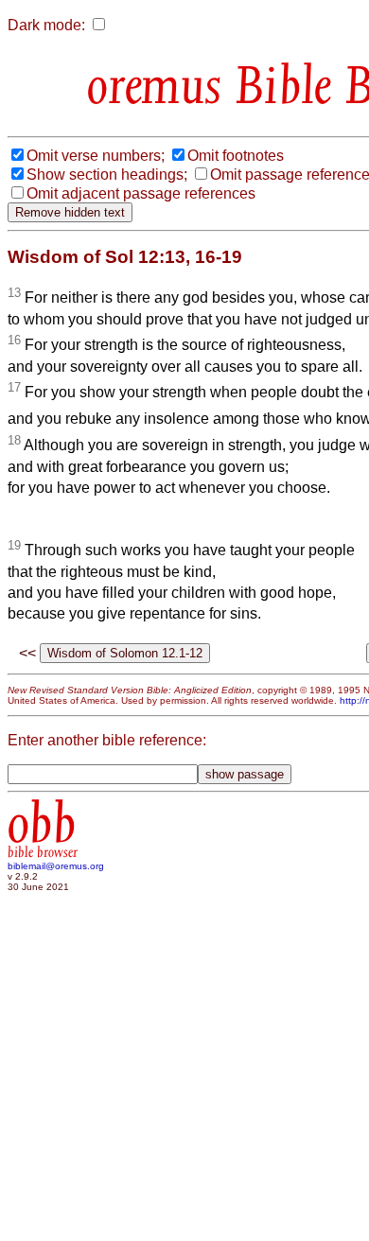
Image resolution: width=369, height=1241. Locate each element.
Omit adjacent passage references (140, 193)
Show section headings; (106, 174)
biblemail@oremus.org (56, 866)
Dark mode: (46, 25)
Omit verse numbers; (95, 156)
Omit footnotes (235, 156)
